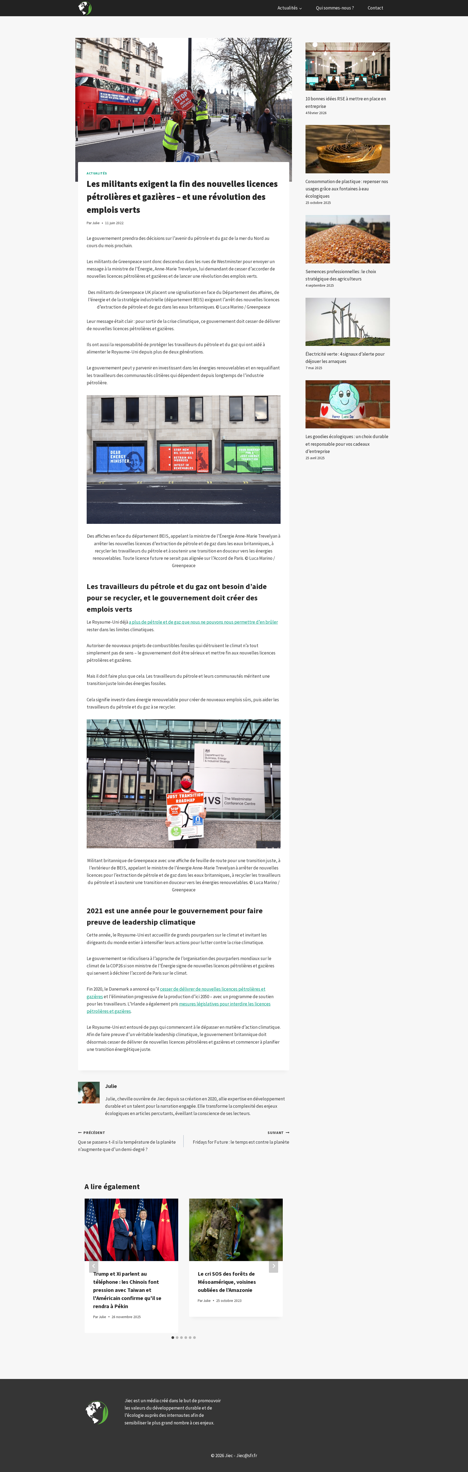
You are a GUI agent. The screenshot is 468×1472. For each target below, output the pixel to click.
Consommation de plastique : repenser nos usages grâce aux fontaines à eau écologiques (347, 188)
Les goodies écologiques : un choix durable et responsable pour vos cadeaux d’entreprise (347, 444)
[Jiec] (85, 8)
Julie (111, 1086)
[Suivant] (273, 1266)
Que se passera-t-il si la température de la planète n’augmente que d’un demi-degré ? (127, 1141)
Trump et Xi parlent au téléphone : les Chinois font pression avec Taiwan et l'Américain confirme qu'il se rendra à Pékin (127, 1289)
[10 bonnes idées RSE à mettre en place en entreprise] (348, 66)
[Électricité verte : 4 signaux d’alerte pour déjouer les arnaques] (348, 322)
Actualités (97, 173)
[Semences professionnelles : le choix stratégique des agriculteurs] (348, 239)
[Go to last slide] (93, 1266)
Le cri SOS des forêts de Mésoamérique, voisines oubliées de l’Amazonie (227, 1281)
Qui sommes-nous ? (335, 8)
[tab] (172, 1337)
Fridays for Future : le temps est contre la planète (241, 1137)
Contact (375, 8)
